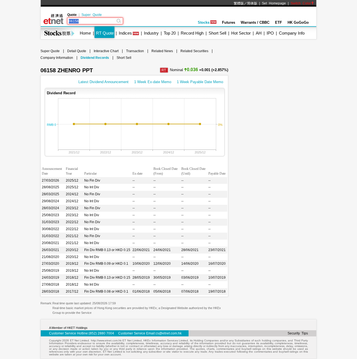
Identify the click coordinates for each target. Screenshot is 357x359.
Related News (162, 51)
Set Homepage (274, 3)
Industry (151, 33)
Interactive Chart (106, 51)
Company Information (56, 58)
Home (85, 33)
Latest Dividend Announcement (103, 82)
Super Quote (91, 15)
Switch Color (301, 3)
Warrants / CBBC (255, 22)
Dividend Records (95, 58)
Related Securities (194, 51)
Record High (192, 33)
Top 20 (170, 33)
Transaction (135, 51)
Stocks (203, 22)
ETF (278, 22)
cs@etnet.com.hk (169, 333)
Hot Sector (241, 33)
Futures (228, 22)
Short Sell (217, 33)
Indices (125, 33)
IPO (270, 33)
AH (259, 33)
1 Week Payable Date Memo (200, 82)
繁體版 (239, 3)
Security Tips (298, 333)
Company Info (292, 33)
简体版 (252, 3)
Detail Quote (76, 51)
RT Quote (105, 33)
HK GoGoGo (298, 22)
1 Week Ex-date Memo (152, 82)
